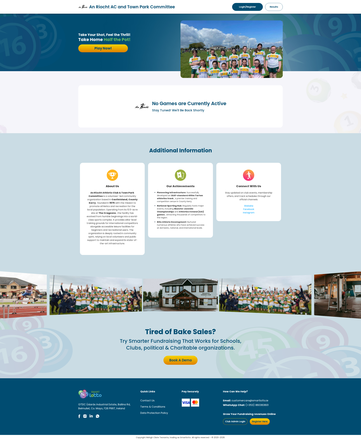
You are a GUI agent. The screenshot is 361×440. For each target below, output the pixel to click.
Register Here (260, 421)
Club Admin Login (235, 421)
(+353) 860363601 (257, 405)
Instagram (248, 212)
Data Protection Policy (154, 413)
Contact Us (147, 400)
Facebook (248, 209)
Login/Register (247, 6)
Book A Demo (180, 360)
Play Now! (103, 48)
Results (274, 6)
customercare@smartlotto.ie (250, 400)
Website (248, 205)
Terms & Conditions (152, 406)
